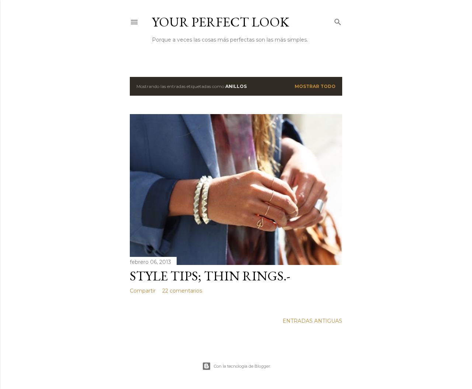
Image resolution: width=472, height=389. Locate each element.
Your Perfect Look (220, 22)
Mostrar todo (315, 86)
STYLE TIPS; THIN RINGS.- (210, 275)
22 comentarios (182, 290)
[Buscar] (337, 20)
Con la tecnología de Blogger (242, 366)
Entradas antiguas (312, 321)
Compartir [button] (143, 290)
